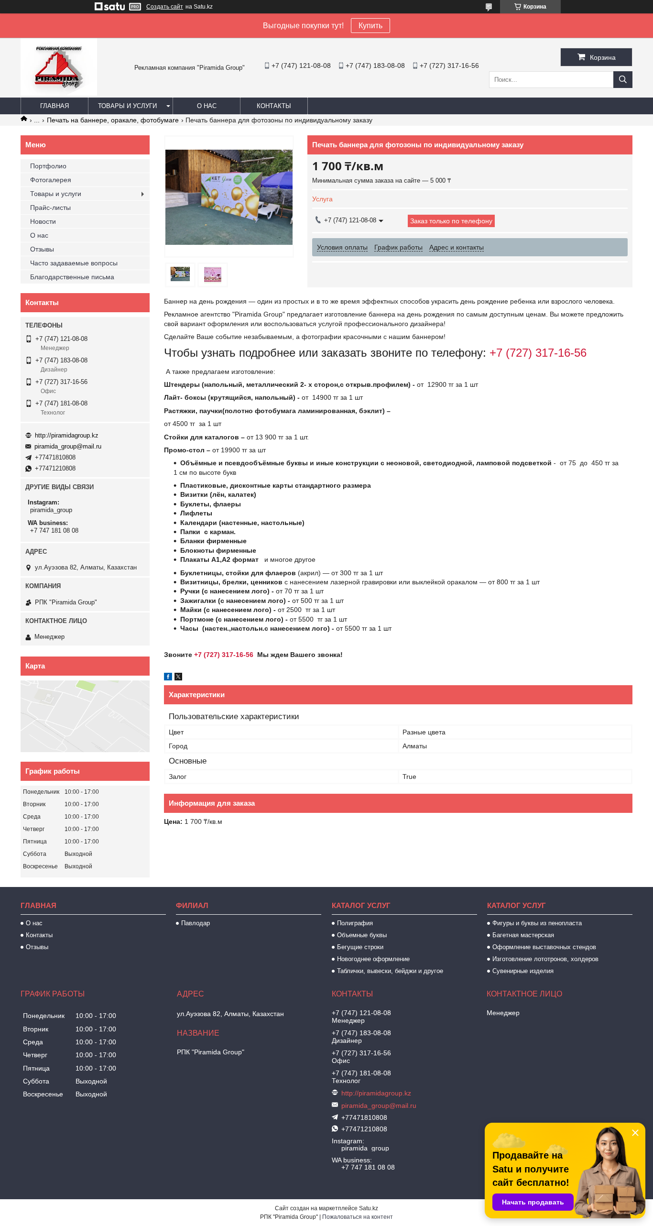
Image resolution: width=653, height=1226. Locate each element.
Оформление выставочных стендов (544, 947)
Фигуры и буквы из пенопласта (537, 923)
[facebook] (168, 678)
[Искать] (622, 79)
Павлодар (195, 923)
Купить (370, 26)
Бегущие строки (360, 947)
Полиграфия (355, 923)
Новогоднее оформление (373, 959)
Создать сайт (164, 6)
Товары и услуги (127, 105)
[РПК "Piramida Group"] (59, 93)
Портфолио (48, 166)
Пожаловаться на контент (357, 1217)
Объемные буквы (362, 935)
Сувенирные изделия (523, 970)
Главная (54, 105)
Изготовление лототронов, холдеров (545, 959)
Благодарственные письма (72, 277)
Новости (43, 221)
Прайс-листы (50, 207)
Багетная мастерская (523, 935)
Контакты (274, 105)
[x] (178, 678)
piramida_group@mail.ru (67, 446)
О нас (207, 105)
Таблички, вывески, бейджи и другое (390, 970)
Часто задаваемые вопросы (74, 263)
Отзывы (42, 249)
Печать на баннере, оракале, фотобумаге (113, 120)
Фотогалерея (50, 180)
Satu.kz (368, 1208)
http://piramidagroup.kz (66, 435)
